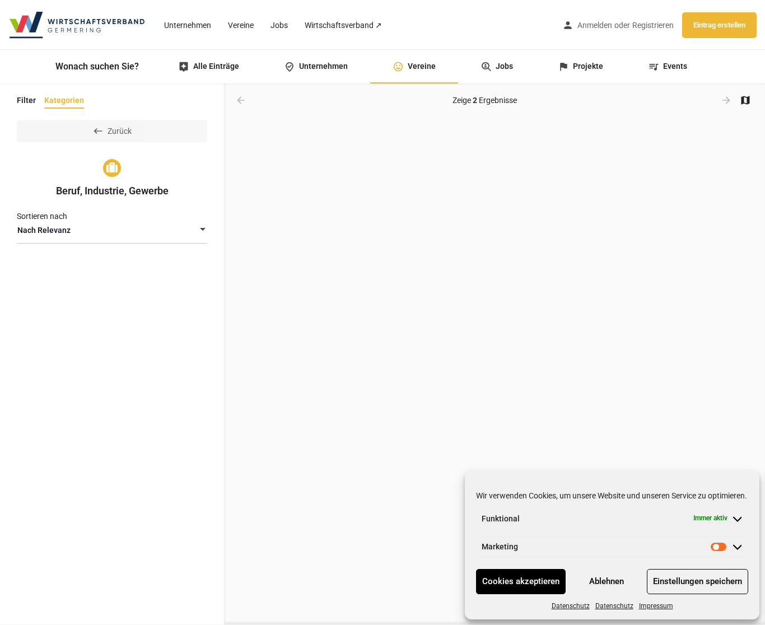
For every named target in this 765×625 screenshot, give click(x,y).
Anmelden (594, 25)
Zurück (120, 131)
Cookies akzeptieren (520, 581)
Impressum (656, 606)
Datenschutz (571, 606)
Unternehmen (187, 25)
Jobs (279, 25)
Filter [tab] (26, 100)
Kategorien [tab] (64, 100)
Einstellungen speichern (697, 581)
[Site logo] (77, 24)
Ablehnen (606, 581)
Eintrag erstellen (719, 25)
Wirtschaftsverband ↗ (343, 25)
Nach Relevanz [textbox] (44, 230)
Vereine (241, 25)
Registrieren (653, 25)
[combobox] (112, 230)
